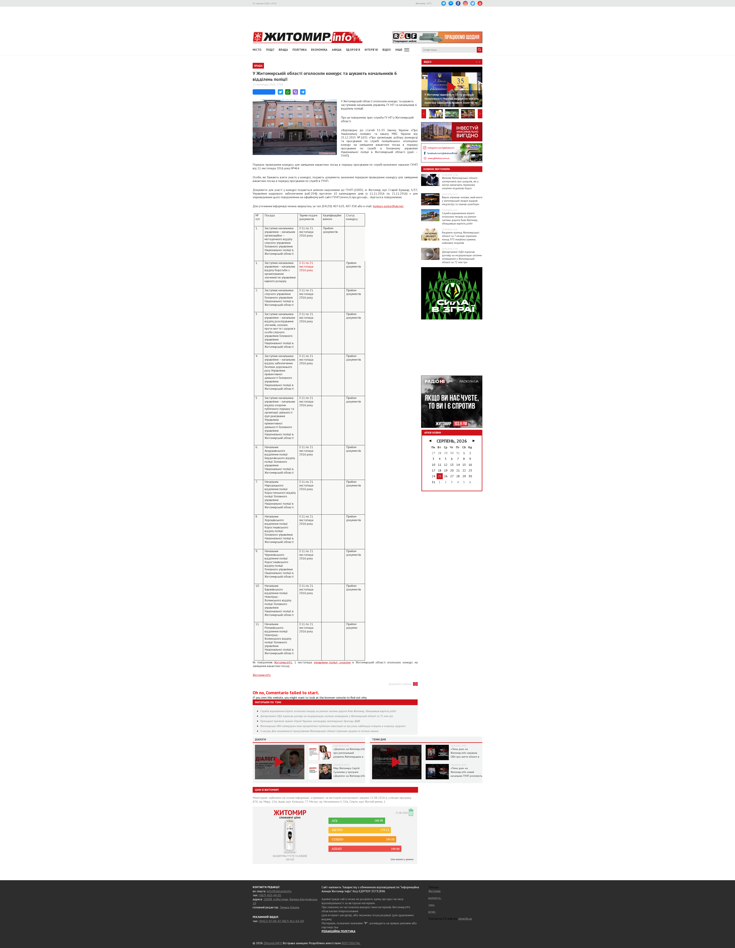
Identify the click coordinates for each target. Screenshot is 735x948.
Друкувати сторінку (400, 684)
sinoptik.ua (465, 918)
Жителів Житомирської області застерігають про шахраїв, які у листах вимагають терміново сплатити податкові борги (460, 183)
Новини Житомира (436, 169)
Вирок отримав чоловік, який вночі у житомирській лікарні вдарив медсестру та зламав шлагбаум (462, 201)
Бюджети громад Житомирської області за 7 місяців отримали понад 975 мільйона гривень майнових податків (460, 238)
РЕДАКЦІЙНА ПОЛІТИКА (338, 931)
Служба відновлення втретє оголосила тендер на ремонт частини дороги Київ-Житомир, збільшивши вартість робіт (328, 711)
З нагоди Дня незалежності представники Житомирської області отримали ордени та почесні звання (319, 731)
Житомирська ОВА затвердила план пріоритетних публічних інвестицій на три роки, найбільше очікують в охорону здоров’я (333, 726)
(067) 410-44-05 (270, 895)
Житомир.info (283, 662)
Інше (398, 50)
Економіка (319, 50)
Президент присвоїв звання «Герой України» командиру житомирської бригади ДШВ (310, 721)
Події (270, 50)
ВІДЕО (386, 50)
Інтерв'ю (371, 50)
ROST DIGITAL (350, 943)
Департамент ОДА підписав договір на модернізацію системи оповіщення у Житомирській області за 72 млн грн (326, 716)
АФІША (337, 50)
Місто (257, 50)
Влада (283, 50)
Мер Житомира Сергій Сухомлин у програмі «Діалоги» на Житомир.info (349, 772)
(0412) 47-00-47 (270, 921)
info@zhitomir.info (279, 891)
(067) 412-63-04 (293, 921)
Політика (299, 50)
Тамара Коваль (289, 907)
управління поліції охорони (332, 662)
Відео (427, 62)
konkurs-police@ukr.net (388, 206)
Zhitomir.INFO (273, 943)
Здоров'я (353, 50)
